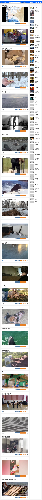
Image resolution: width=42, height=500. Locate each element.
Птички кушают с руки (6, 69)
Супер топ (3, 49)
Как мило (4, 285)
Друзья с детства (5, 307)
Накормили (4, 177)
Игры (36, 2)
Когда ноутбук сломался (7, 263)
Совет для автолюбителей (7, 414)
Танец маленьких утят (6, 393)
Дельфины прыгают (6, 328)
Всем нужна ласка (5, 350)
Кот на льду (4, 242)
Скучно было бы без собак (7, 48)
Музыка (32, 2)
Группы (40, 2)
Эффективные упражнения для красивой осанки (12, 371)
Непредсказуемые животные (8, 156)
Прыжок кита (4, 91)
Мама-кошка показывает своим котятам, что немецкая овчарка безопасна (15, 220)
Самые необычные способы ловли (9, 479)
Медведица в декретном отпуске (9, 199)
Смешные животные (6, 436)
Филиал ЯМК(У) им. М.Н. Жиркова (6, 6)
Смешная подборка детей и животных (10, 26)
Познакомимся (5, 134)
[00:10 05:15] (15, 14)
